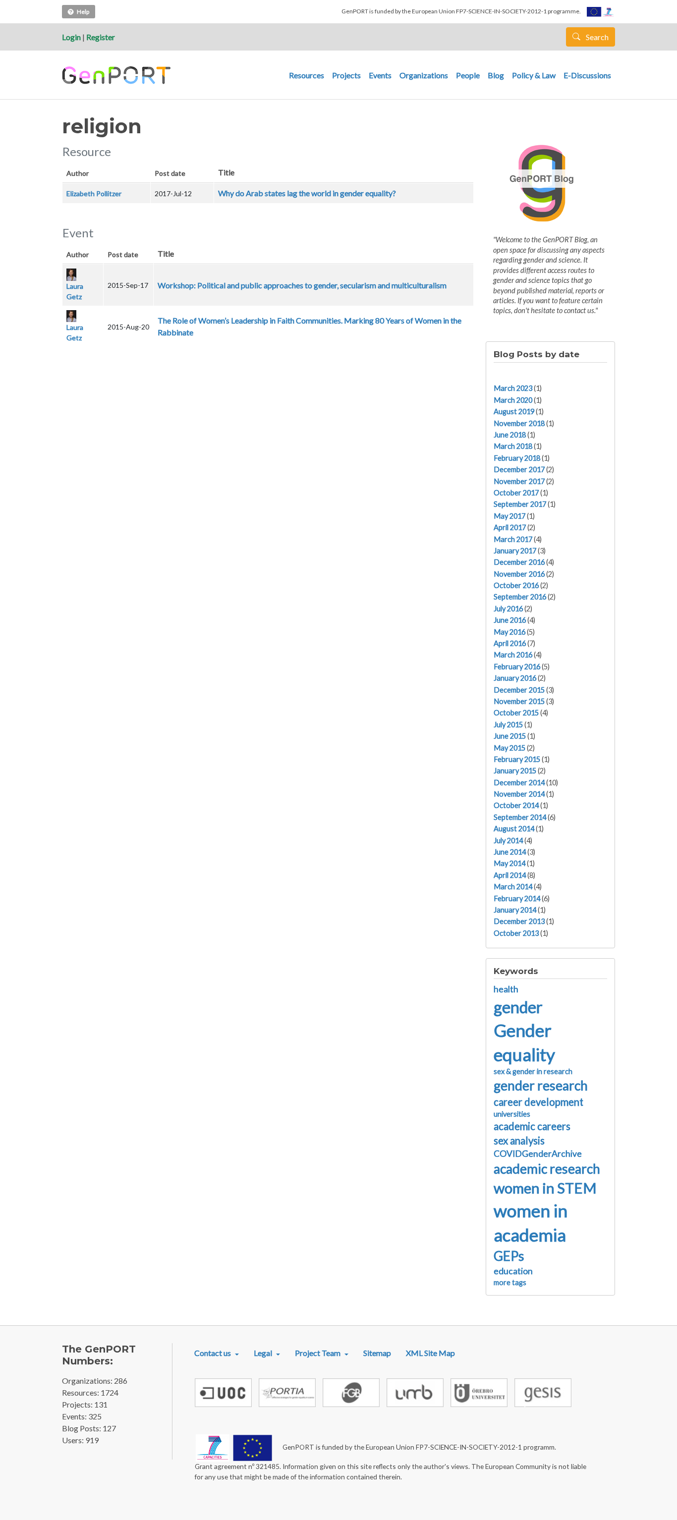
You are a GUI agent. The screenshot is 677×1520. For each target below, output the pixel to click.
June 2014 (510, 852)
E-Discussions (587, 75)
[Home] (117, 75)
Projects (346, 75)
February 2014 (517, 898)
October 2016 (516, 585)
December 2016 (519, 562)
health (506, 989)
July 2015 (508, 724)
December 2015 (519, 690)
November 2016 (519, 574)
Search (596, 37)
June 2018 (510, 435)
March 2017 (513, 539)
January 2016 (515, 678)
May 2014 (509, 863)
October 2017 (516, 493)
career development (538, 1102)
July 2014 (508, 840)
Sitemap (377, 1352)
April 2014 (510, 875)
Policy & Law (534, 75)
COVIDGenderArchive (538, 1153)
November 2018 (519, 423)
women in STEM (545, 1187)
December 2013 (519, 921)
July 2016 (508, 608)
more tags (510, 1282)
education (513, 1271)
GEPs (509, 1256)
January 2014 (515, 910)
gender (518, 1007)
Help (83, 11)
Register (100, 37)
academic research (547, 1169)
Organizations (423, 75)
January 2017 (515, 550)
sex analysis (519, 1140)
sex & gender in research (533, 1071)
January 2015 (515, 770)
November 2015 (519, 701)
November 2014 (519, 794)
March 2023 (513, 388)
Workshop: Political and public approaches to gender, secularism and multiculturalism (302, 285)
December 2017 (519, 469)
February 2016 (517, 666)
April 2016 (510, 643)
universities (512, 1114)
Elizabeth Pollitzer (93, 193)
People (468, 75)
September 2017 (520, 504)
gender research (541, 1085)
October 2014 (516, 805)
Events (380, 75)
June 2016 (510, 620)
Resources (306, 75)
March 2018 (513, 446)
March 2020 (513, 400)
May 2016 (509, 632)
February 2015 (517, 759)
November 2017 (519, 481)
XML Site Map (430, 1352)
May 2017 (509, 516)
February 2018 (517, 458)
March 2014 (513, 886)
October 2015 (516, 712)
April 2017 (510, 527)
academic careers (532, 1126)
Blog (496, 75)
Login (71, 37)
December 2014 (519, 782)
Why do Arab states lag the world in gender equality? (307, 193)
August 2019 (514, 411)
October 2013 (516, 933)
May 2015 (509, 748)
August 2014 (514, 828)
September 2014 (520, 817)
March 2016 (513, 655)
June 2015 (510, 736)
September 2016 (520, 597)
